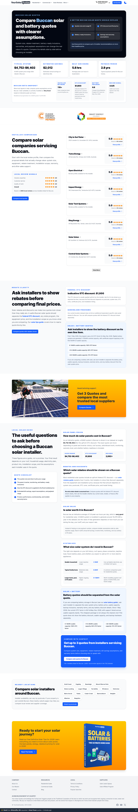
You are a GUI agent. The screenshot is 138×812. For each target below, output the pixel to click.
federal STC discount (31, 316)
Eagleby (78, 684)
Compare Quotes (85, 407)
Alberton (67, 698)
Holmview (116, 689)
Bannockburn (101, 693)
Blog (42, 789)
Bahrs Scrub (68, 693)
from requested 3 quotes (28, 810)
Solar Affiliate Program (106, 786)
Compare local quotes (20, 198)
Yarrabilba (94, 689)
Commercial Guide (46, 786)
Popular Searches (76, 789)
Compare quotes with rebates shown (25, 331)
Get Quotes (117, 2)
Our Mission (15, 786)
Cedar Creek (89, 693)
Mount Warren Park (102, 684)
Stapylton (77, 698)
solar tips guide (37, 322)
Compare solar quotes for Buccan (77, 659)
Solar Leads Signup (106, 783)
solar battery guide (111, 602)
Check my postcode (70, 704)
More (65, 2)
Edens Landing (69, 689)
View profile (116, 144)
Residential (36, 2)
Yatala (78, 693)
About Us (15, 783)
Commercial (46, 2)
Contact (14, 789)
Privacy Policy (75, 786)
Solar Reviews (57, 2)
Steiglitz (112, 693)
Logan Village (82, 689)
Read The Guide (27, 752)
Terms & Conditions (76, 783)
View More (96, 270)
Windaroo (105, 689)
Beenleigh (88, 684)
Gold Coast (67, 684)
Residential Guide (46, 783)
